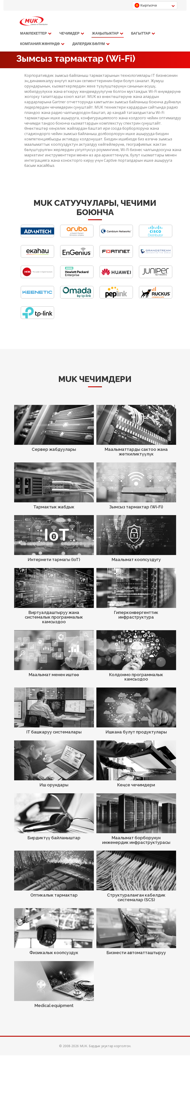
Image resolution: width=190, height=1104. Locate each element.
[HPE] (77, 277)
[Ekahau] (37, 256)
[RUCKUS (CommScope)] (155, 297)
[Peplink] (116, 297)
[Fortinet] (116, 256)
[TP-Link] (37, 318)
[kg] (33, 21)
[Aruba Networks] (77, 236)
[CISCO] (155, 236)
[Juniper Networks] (155, 277)
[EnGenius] (77, 256)
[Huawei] (116, 277)
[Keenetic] (37, 297)
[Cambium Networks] (116, 236)
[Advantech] (37, 236)
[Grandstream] (155, 256)
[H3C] (37, 277)
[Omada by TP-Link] (77, 297)
